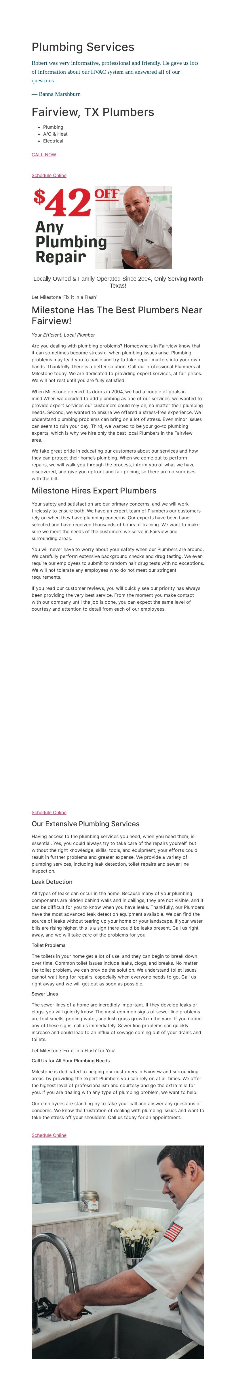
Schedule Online (49, 175)
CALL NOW (44, 154)
